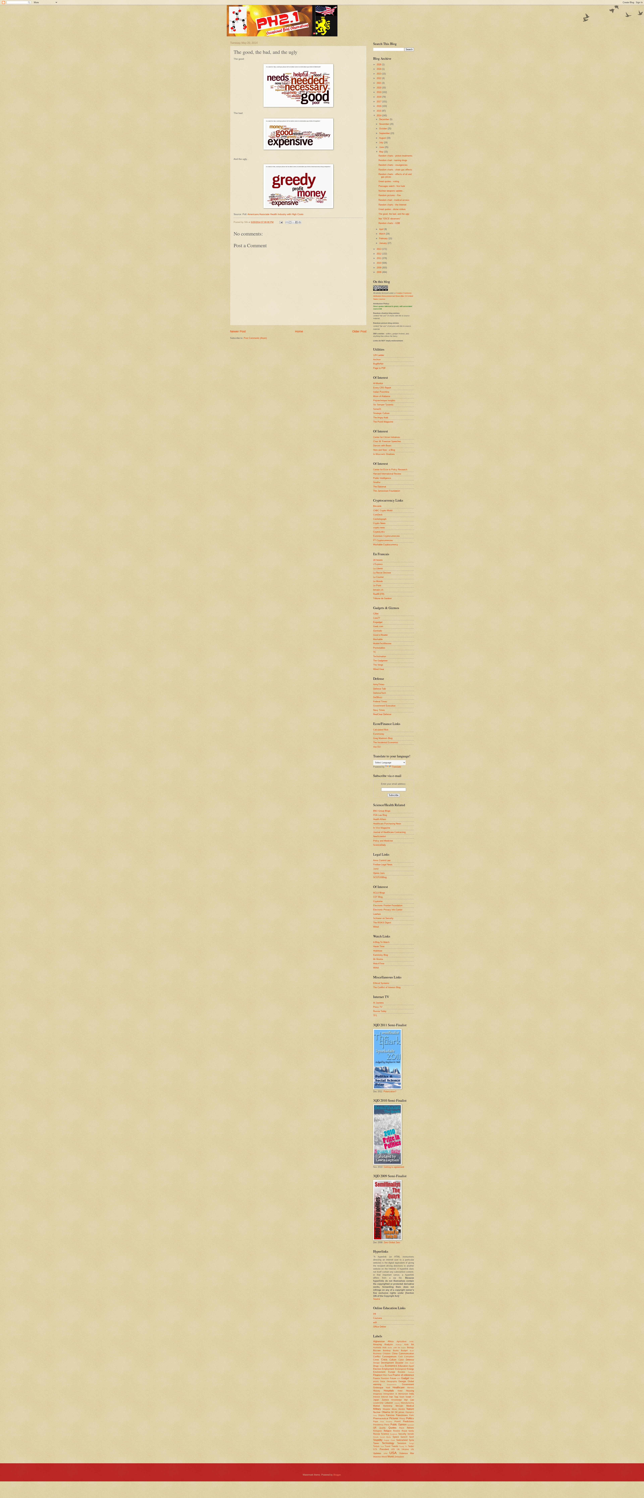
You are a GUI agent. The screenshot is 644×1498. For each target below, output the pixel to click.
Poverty (389, 1422)
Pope (375, 1422)
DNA (406, 1363)
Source (376, 1299)
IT (413, 1397)
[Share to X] (293, 222)
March (382, 233)
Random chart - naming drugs (393, 160)
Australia (377, 1348)
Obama (386, 1412)
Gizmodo (377, 630)
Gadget (405, 1378)
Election (377, 1369)
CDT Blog (378, 897)
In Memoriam (401, 1394)
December (384, 119)
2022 (379, 78)
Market (376, 1406)
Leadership (378, 1403)
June (382, 147)
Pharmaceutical (380, 1418)
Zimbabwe (399, 1457)
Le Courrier (378, 577)
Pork (382, 1422)
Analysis (388, 1344)
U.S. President (381, 1449)
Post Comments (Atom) (255, 338)
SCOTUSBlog (380, 877)
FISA (385, 1375)
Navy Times (379, 710)
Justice (385, 1400)
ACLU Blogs (379, 892)
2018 (379, 97)
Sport (411, 1437)
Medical (410, 1406)
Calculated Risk (380, 729)
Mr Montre (378, 959)
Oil (392, 1412)
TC (374, 652)
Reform (410, 1428)
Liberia (397, 1403)
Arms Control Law (381, 860)
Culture (392, 1359)
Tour (382, 1446)
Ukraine (405, 1449)
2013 (379, 249)
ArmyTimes (378, 684)
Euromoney (378, 734)
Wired (376, 927)
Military (377, 1408)
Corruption (409, 1357)
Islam (401, 1397)
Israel (408, 1397)
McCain (399, 1406)
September (384, 133)
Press (386, 1425)
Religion (387, 1431)
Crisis (384, 1359)
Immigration (388, 1394)
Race (401, 1428)
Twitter (411, 1446)
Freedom (385, 1378)
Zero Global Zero (392, 1242)
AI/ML (411, 1342)
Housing (410, 1390)
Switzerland (402, 1440)
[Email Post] (281, 222)
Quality (382, 1428)
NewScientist (379, 836)
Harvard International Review (387, 473)
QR (374, 1428)
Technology (388, 1443)
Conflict (377, 1356)
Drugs (376, 1366)
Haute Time (378, 946)
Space (396, 1437)
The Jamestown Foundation (386, 491)
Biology (410, 1348)
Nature (410, 1408)
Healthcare (399, 1387)
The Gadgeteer (380, 660)
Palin (411, 1415)
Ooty (375, 1415)
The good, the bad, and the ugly (394, 214)
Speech (404, 1437)
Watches (377, 1457)
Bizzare (377, 1350)
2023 (379, 73)
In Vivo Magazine (381, 828)
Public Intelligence (382, 478)
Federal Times (380, 701)
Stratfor (376, 482)
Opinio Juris (379, 873)
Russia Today (379, 1011)
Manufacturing (407, 1403)
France (376, 1378)
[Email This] (287, 222)
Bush (412, 1351)
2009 (379, 267)
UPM (385, 1453)
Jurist (376, 869)
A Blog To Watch (381, 942)
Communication (406, 1353)
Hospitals (389, 1390)
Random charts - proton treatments (395, 155)
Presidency (378, 1425)
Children (387, 1354)
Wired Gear (378, 669)
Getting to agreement (394, 1167)
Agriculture (402, 1342)
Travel (387, 1446)
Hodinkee (377, 951)
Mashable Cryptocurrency (385, 544)
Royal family (408, 1431)
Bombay (387, 1351)
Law (412, 1400)
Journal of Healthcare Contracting (389, 832)
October (383, 128)
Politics (410, 1418)
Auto (384, 1348)
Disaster (399, 1362)
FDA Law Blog (380, 815)
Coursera (377, 1318)
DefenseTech (379, 693)
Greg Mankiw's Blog (382, 738)
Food (390, 1375)
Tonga (411, 1443)
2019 (379, 92)
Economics (391, 1365)
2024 (379, 69)
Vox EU (377, 747)
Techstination (379, 656)
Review (396, 1431)
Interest (376, 1397)
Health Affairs (379, 819)
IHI (374, 1314)
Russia (376, 1434)
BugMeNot (378, 363)
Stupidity (378, 1439)
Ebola (382, 1366)
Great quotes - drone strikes (392, 209)
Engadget (377, 622)
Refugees (377, 1431)
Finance (377, 1375)
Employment (388, 1369)
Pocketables (379, 648)
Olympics (410, 1412)
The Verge (378, 665)
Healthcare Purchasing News (387, 823)
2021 (379, 83)
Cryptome (378, 901)
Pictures (393, 1418)
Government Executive (384, 705)
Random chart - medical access (394, 200)
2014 (379, 115)
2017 (379, 101)
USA (393, 1453)
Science (385, 1434)
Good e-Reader (380, 635)
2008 (379, 272)
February (383, 238)
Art (412, 1344)
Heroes (410, 1388)
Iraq (396, 1397)
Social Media (385, 1437)
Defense (410, 1359)
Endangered (400, 1369)
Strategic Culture (381, 413)
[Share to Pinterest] (299, 222)
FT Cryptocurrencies (383, 540)
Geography (392, 1381)
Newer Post (238, 331)
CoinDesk (378, 514)
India (411, 1393)
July (381, 142)
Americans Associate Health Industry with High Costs (275, 214)
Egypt (411, 1366)
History (376, 1390)
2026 (379, 64)
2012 (379, 253)
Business (377, 1354)
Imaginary (377, 1394)
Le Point (377, 585)
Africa (390, 1341)
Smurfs (376, 1437)
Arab (406, 1345)
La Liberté (378, 568)
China (394, 1353)
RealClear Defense (382, 714)
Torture (376, 1446)
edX (375, 1322)
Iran (391, 1397)
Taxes (376, 1443)
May (381, 151)
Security (402, 1434)
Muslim (401, 1409)
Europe (391, 1372)
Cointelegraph (379, 519)
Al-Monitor (378, 383)
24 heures (378, 560)
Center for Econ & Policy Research (390, 469)
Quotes (392, 1427)
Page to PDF (379, 368)
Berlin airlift (392, 1348)
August (383, 138)
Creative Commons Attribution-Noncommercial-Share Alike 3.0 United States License (393, 296)
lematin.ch (378, 590)
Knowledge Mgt (399, 1400)
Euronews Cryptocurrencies (386, 536)
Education (403, 1366)
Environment (379, 1372)
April (381, 229)
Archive (377, 359)
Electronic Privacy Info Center (387, 909)
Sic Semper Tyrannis (383, 404)
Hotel (400, 1391)
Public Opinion (398, 1424)
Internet (384, 1397)
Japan (376, 1400)
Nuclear (377, 1412)
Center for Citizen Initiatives (386, 437)
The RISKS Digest (382, 922)
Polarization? (390, 1091)
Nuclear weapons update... (391, 191)
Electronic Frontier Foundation (387, 905)
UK (398, 1449)
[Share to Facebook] (296, 222)
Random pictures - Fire (390, 195)
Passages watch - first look (392, 186)
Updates (377, 1453)
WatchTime (378, 963)
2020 (379, 87)
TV (406, 1446)
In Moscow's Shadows (384, 454)
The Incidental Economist (385, 742)
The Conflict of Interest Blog (386, 987)
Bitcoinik (377, 506)
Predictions (408, 1421)
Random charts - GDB (389, 223)
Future (393, 1378)
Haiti (388, 1388)
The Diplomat (379, 486)
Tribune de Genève (382, 598)
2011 (379, 258)
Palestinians (402, 1415)
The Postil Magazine (383, 422)
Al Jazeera (378, 1003)
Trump (401, 1446)
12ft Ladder (378, 355)
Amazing (377, 1344)
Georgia (402, 1381)
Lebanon (389, 1403)
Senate (410, 1434)
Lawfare (377, 914)
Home (299, 331)
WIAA (376, 967)
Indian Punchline (381, 392)
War (412, 1453)
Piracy (402, 1418)
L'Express (378, 564)
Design (376, 1363)
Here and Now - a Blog (384, 450)
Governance (391, 1384)
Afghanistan (379, 1341)
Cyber (401, 1360)
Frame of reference (403, 1375)
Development (387, 1362)
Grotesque (378, 1387)
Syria (411, 1440)
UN (412, 1449)
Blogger (337, 1475)
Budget (404, 1351)
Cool (400, 1357)
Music (394, 1409)
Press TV (377, 1007)
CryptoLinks (379, 532)
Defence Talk (379, 689)
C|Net (376, 613)
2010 (379, 263)
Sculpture (393, 1434)
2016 (379, 106)
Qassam (411, 1425)
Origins (381, 1415)
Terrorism (401, 1443)
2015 (379, 111)
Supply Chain (389, 1440)
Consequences (389, 1356)
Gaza (382, 1381)
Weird (384, 1457)
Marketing (387, 1406)
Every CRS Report (382, 387)
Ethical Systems (381, 983)
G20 (398, 1378)
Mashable (378, 639)
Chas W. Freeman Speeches (387, 441)
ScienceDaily (379, 845)
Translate (396, 767)
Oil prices (400, 1412)
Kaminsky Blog (380, 955)
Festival (411, 1372)
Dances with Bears (382, 445)
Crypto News (379, 523)
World (390, 1456)
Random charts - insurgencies (393, 165)
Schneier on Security (383, 918)
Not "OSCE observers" (390, 218)
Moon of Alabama (381, 396)
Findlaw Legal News (382, 864)
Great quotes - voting (389, 181)
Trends (394, 1446)
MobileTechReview (382, 643)
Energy (410, 1369)
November (384, 124)
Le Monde (378, 581)
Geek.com (378, 626)
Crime (376, 1359)
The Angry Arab (380, 417)
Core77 (376, 618)
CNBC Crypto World (382, 510)
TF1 (375, 1015)
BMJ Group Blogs (381, 811)
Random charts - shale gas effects (395, 169)
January (383, 243)
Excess (401, 1372)
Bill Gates (402, 1348)
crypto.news (379, 527)
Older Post (359, 331)
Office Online (379, 1326)
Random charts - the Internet (392, 204)
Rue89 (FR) (378, 594)
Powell (397, 1422)
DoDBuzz (377, 697)
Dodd (412, 1363)
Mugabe (386, 1409)
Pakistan (390, 1415)
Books (396, 1351)
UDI (393, 1449)
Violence (403, 1453)
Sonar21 (377, 409)
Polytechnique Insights (384, 400)
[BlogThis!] (290, 222)
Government (408, 1384)
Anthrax (399, 1345)
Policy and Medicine (383, 840)
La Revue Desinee (382, 572)
